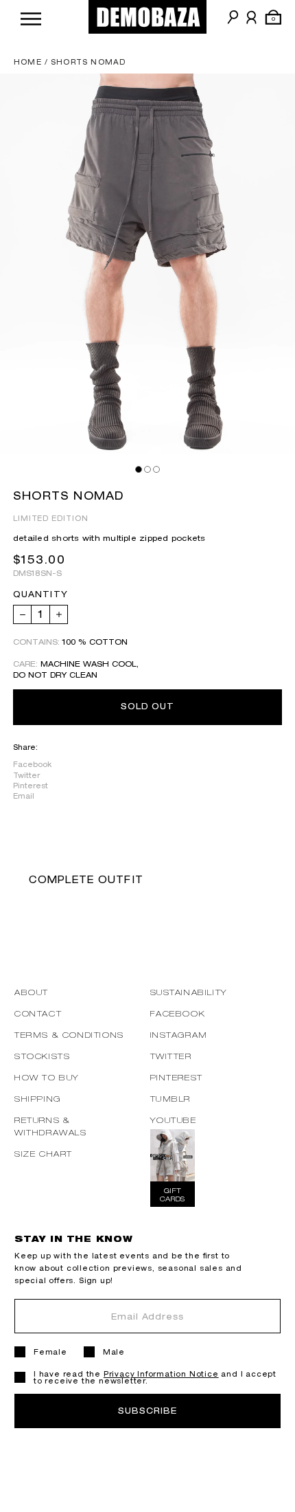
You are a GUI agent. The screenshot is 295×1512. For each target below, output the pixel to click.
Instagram (179, 1035)
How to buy (47, 1077)
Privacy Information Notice (161, 1373)
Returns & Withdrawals (50, 1126)
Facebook (32, 764)
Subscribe (147, 1410)
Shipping (37, 1098)
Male (114, 1351)
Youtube (173, 1120)
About (31, 992)
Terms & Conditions (69, 1035)
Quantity (40, 594)
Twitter (26, 775)
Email (23, 796)
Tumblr (170, 1098)
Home (28, 62)
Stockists (42, 1056)
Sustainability (189, 992)
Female (50, 1351)
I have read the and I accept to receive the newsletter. (155, 1377)
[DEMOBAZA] (147, 17)
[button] (31, 16)
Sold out (148, 706)
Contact (38, 1013)
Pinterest (30, 785)
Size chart (43, 1153)
